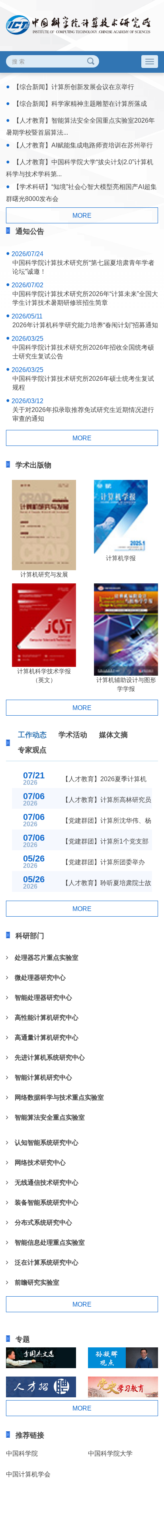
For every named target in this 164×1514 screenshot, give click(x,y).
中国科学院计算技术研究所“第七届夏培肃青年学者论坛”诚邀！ (83, 267)
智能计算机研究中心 (40, 1077)
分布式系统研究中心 (40, 1222)
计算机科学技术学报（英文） (44, 675)
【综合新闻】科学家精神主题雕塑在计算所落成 (80, 103)
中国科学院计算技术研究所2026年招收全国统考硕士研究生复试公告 (83, 352)
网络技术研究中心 (37, 1162)
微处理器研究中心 (37, 977)
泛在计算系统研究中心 (43, 1262)
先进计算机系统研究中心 (46, 1057)
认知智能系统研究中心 (43, 1142)
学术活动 (73, 735)
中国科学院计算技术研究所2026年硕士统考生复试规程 (83, 383)
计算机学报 (121, 558)
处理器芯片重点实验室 (43, 957)
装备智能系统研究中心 (43, 1202)
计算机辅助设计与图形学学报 (126, 684)
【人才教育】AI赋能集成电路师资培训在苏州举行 (83, 145)
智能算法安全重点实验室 (46, 1117)
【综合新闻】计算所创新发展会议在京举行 (73, 87)
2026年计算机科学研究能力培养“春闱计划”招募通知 (85, 325)
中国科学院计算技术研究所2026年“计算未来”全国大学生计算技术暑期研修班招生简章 (85, 298)
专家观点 (32, 750)
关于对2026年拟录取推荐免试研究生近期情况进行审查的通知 (83, 414)
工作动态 (32, 735)
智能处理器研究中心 (40, 997)
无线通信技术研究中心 (43, 1182)
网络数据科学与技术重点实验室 (56, 1097)
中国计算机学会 (28, 1474)
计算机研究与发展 (44, 574)
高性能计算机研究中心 (43, 1017)
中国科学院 (22, 1453)
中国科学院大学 (110, 1453)
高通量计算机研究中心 (43, 1037)
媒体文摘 (113, 735)
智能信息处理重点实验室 (46, 1242)
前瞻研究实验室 (33, 1282)
